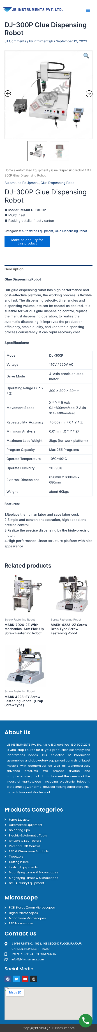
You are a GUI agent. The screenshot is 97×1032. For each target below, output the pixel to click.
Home (9, 170)
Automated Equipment (32, 170)
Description (14, 269)
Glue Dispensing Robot (67, 170)
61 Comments (15, 41)
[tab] (48, 269)
